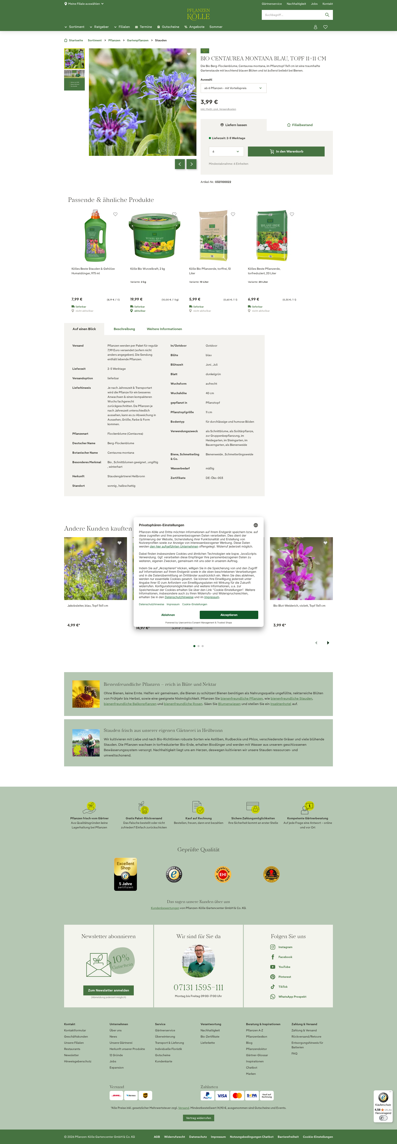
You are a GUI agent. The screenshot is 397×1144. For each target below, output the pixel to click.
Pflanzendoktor (256, 1049)
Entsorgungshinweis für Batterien (307, 1045)
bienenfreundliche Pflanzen (242, 698)
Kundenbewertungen (165, 908)
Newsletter (71, 1055)
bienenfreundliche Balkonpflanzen (130, 704)
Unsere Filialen (74, 1043)
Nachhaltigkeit (296, 4)
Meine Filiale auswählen (84, 4)
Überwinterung (165, 1036)
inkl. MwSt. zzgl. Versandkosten (218, 109)
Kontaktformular (75, 1030)
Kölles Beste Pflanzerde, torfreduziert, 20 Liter (264, 271)
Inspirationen (255, 1061)
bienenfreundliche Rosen (183, 704)
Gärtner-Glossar (257, 1055)
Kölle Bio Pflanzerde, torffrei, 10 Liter (210, 271)
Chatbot (251, 1067)
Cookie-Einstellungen (318, 1137)
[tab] (300, 125)
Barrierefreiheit (288, 1137)
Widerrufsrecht (174, 1137)
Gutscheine (162, 1055)
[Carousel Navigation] (185, 164)
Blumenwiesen (229, 704)
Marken (251, 1074)
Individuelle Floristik (168, 1049)
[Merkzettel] (325, 27)
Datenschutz (198, 1137)
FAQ (294, 1053)
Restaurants (72, 1049)
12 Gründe (116, 1055)
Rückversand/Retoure (306, 1036)
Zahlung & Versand (304, 1030)
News (113, 1036)
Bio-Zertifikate (210, 1036)
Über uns (116, 1030)
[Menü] (390, 1092)
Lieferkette (208, 1043)
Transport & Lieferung (169, 1043)
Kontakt (328, 4)
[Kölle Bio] (267, 50)
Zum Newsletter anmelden (108, 990)
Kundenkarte (163, 1061)
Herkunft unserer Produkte (127, 1049)
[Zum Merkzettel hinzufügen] (189, 54)
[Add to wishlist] (119, 543)
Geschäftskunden (76, 1036)
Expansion (117, 1067)
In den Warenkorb (289, 151)
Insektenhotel (280, 704)
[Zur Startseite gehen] (198, 14)
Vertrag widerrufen (198, 1118)
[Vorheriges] (180, 164)
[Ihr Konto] (315, 27)
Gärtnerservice (272, 4)
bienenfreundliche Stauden (291, 698)
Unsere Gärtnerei (121, 1043)
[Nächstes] (191, 164)
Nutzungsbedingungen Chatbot (252, 1137)
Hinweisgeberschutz (77, 1061)
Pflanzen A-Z (254, 1030)
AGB (157, 1137)
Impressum (218, 1137)
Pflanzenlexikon (256, 1036)
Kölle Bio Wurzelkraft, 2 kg (147, 269)
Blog (249, 1043)
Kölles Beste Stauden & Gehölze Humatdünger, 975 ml (93, 271)
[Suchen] (327, 15)
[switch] (383, 1117)
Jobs (314, 4)
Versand (183, 1108)
